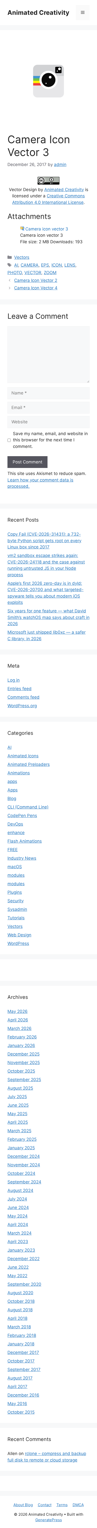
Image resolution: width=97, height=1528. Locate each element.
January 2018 (20, 1343)
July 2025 (17, 1096)
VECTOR (32, 272)
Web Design (19, 934)
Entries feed (19, 688)
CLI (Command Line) (27, 807)
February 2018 (21, 1335)
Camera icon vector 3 (46, 228)
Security (15, 900)
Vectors (21, 257)
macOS (14, 866)
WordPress (18, 943)
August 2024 (20, 1190)
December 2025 (23, 1054)
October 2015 (21, 1412)
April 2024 (17, 1224)
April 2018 (17, 1318)
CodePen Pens (22, 815)
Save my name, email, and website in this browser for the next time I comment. (50, 440)
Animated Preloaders (28, 764)
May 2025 (17, 1113)
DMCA (78, 1504)
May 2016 (17, 1403)
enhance (16, 832)
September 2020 (24, 1284)
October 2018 (21, 1301)
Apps (12, 789)
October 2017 (21, 1360)
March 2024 (19, 1233)
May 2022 (17, 1275)
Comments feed (23, 697)
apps (12, 781)
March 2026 (19, 1028)
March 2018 (19, 1326)
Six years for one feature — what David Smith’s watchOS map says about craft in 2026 (48, 617)
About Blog (23, 1504)
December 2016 (23, 1395)
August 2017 (20, 1378)
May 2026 (17, 1011)
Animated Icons (23, 755)
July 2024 (17, 1198)
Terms (62, 1504)
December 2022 (23, 1258)
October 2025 (21, 1071)
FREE (12, 849)
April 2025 (17, 1122)
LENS (69, 265)
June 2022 (18, 1267)
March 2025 (19, 1130)
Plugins (14, 892)
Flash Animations (24, 841)
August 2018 (20, 1309)
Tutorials (16, 917)
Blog (11, 798)
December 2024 (23, 1156)
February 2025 (22, 1139)
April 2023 (17, 1241)
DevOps (15, 824)
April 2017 (17, 1386)
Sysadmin (17, 909)
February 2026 (22, 1036)
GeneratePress (48, 1519)
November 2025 (23, 1062)
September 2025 (24, 1079)
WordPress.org (22, 705)
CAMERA (30, 265)
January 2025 (21, 1147)
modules (16, 875)
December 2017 (23, 1352)
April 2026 (17, 1019)
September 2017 (24, 1369)
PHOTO (14, 272)
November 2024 (23, 1164)
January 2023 (21, 1250)
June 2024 (18, 1207)
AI (16, 265)
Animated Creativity (38, 12)
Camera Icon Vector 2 (35, 280)
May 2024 (17, 1216)
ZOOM (50, 272)
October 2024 (21, 1173)
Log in (13, 680)
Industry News (21, 858)
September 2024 (24, 1181)
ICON (56, 265)
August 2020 (20, 1292)
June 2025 (18, 1105)
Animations (18, 772)
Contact (44, 1504)
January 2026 (21, 1045)
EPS (45, 265)
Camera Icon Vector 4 (35, 287)
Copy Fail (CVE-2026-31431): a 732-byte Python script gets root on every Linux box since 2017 (44, 540)
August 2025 (20, 1088)
